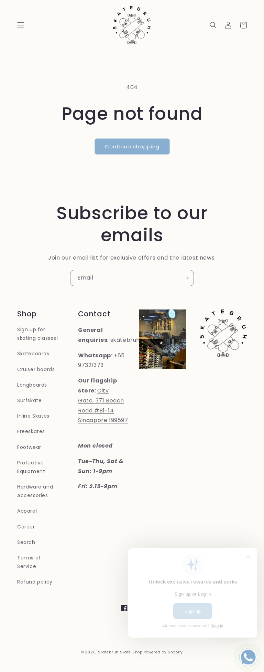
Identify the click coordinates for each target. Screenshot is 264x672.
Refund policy (35, 581)
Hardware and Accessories (35, 491)
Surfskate (29, 400)
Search (26, 542)
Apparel (27, 510)
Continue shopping (132, 146)
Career (26, 526)
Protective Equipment (31, 467)
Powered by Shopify (163, 652)
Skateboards (33, 353)
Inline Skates (33, 415)
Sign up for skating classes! (37, 334)
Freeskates (31, 431)
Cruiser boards (36, 369)
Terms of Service (29, 562)
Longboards (32, 384)
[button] (20, 25)
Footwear (29, 447)
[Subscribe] (186, 278)
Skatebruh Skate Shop (120, 652)
